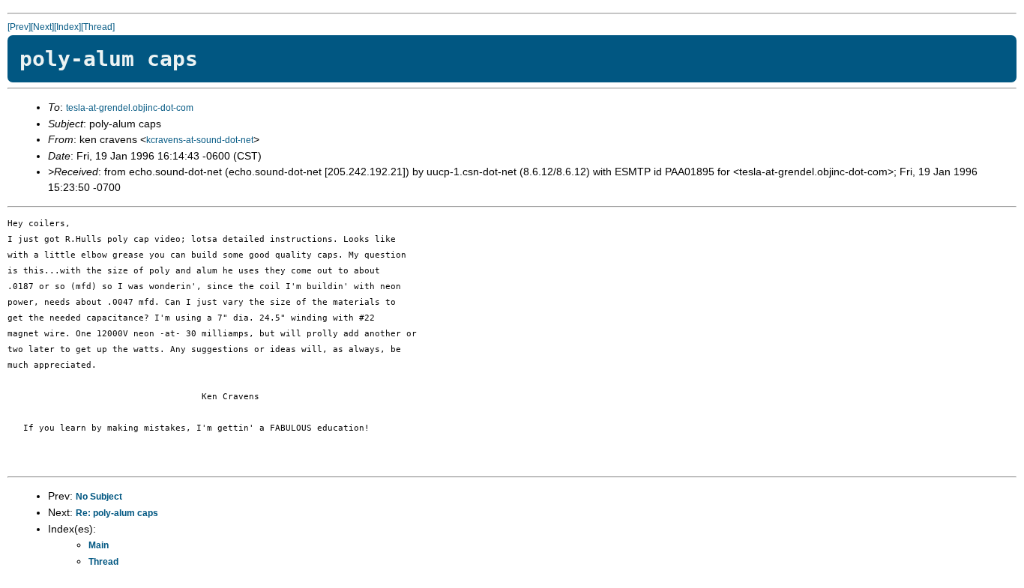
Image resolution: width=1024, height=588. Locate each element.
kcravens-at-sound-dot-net (199, 140)
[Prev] (19, 27)
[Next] (42, 27)
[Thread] (98, 27)
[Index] (67, 27)
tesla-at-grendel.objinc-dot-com (129, 108)
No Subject (99, 496)
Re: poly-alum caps (117, 513)
